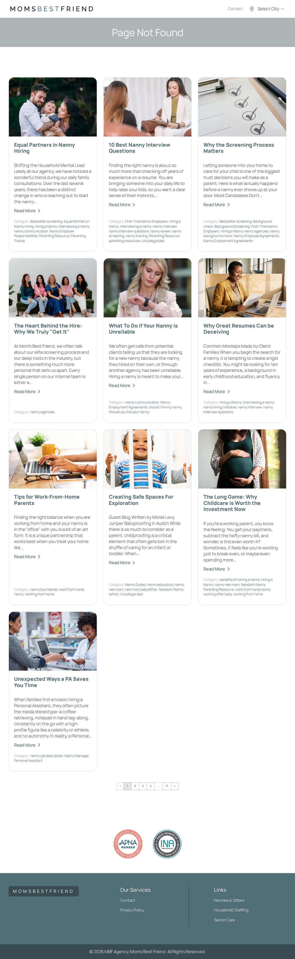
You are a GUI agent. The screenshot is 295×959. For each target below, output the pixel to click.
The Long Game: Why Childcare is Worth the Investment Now (232, 503)
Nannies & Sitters (229, 900)
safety (114, 594)
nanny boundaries (44, 589)
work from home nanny (252, 589)
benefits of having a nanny (240, 579)
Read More (25, 211)
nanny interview (165, 226)
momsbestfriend (43, 891)
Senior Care (224, 919)
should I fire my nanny (165, 407)
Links (220, 889)
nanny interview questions (129, 231)
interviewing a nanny (73, 226)
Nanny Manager (77, 755)
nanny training (137, 235)
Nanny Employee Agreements (256, 235)
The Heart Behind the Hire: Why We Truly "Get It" (48, 328)
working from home (39, 594)
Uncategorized (153, 240)
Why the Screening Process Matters (238, 147)
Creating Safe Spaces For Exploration (141, 499)
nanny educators (160, 584)
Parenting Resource (54, 235)
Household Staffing (231, 909)
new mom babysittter (141, 589)
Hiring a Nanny (46, 226)
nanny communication (31, 231)
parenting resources (124, 240)
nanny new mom (227, 584)
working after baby (217, 594)
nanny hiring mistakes (219, 407)
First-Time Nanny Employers (146, 221)
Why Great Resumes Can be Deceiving (238, 328)
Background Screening (232, 226)
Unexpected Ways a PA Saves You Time (51, 682)
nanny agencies (256, 231)
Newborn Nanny (171, 589)
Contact (235, 8)
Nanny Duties (135, 584)
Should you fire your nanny (129, 412)
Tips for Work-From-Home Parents (47, 499)
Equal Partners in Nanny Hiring (44, 147)
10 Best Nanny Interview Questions (139, 147)
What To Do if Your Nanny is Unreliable (143, 328)
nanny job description (46, 755)
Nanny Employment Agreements (228, 240)
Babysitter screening (46, 221)
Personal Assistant (28, 760)
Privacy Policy (132, 909)
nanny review (160, 231)
